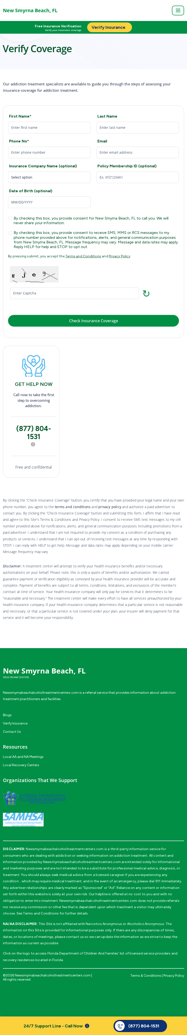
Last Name (107, 116)
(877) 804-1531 (33, 432)
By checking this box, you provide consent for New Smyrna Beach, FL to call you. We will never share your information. (91, 220)
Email (102, 141)
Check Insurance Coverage (93, 320)
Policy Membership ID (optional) (127, 166)
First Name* (20, 116)
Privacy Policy (119, 256)
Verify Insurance (15, 723)
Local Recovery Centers (21, 765)
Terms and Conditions (83, 256)
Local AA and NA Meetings (23, 757)
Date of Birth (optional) (30, 191)
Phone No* (19, 141)
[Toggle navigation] (178, 10)
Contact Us (12, 732)
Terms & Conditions (145, 976)
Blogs (7, 715)
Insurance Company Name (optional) (43, 166)
